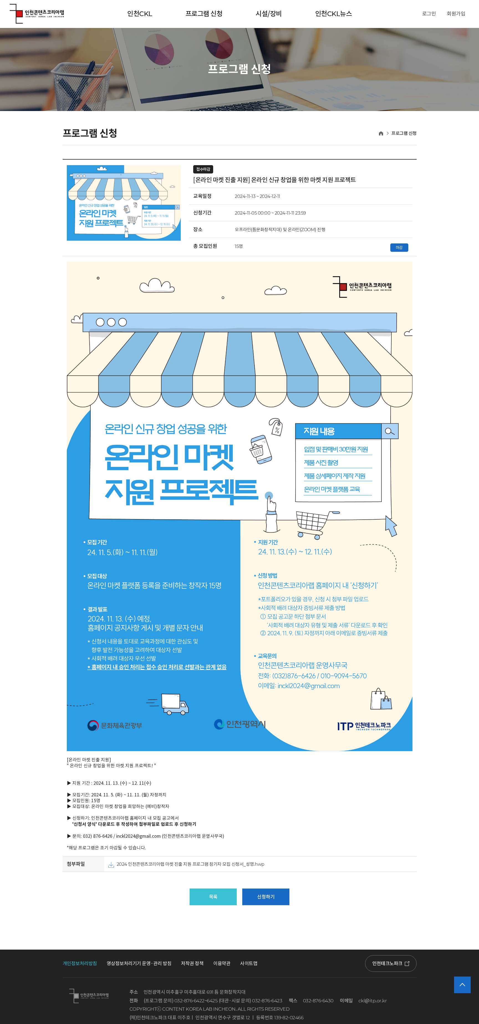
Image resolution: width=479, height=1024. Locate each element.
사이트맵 (248, 963)
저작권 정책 (192, 963)
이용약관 (221, 963)
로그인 (429, 14)
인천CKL (139, 13)
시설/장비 (269, 13)
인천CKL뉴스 (333, 13)
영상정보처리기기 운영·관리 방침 (139, 963)
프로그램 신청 (204, 13)
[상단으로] (462, 985)
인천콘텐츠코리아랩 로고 (37, 14)
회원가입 (456, 14)
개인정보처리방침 (80, 963)
